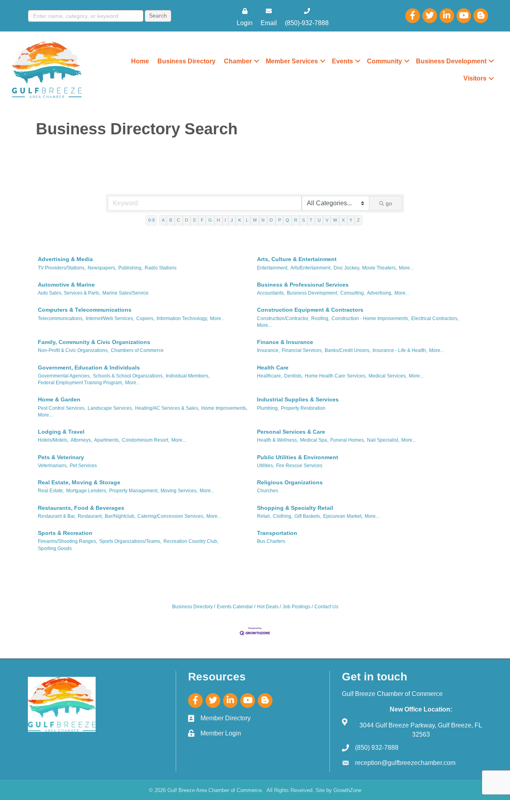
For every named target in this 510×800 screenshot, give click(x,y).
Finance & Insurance (285, 342)
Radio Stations (161, 268)
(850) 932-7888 (376, 747)
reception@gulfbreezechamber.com (405, 762)
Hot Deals (268, 606)
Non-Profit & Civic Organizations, (73, 350)
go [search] (389, 203)
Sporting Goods (55, 548)
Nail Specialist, (383, 440)
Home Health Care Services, (336, 376)
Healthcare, (269, 376)
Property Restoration (303, 408)
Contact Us (326, 606)
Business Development (451, 61)
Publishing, (130, 268)
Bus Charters (271, 541)
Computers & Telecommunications (84, 310)
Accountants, (271, 293)
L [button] (247, 220)
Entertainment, (272, 268)
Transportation (277, 533)
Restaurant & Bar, (57, 516)
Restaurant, (90, 516)
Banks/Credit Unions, (348, 350)
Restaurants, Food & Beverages (81, 508)
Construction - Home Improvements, (370, 318)
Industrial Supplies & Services (298, 399)
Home (140, 61)
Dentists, (293, 376)
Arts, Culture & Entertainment (297, 259)
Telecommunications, (61, 318)
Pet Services (83, 465)
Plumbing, (268, 408)
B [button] (170, 220)
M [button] (255, 220)
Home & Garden (59, 399)
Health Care (272, 367)
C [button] (178, 220)
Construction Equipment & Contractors (310, 310)
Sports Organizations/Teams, (130, 541)
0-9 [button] (151, 220)
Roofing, (320, 318)
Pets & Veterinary (61, 457)
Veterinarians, (53, 465)
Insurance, (268, 350)
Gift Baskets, (307, 516)
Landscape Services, (110, 408)
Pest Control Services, (62, 408)
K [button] (239, 220)
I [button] (225, 220)
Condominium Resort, (145, 440)
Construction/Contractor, (283, 318)
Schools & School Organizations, (128, 376)
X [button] (343, 220)
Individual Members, (188, 376)
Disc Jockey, (346, 268)
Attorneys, (81, 440)
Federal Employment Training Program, (80, 382)
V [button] (327, 220)
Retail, (264, 516)
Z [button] (358, 220)
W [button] (335, 220)
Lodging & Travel (61, 432)
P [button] (279, 220)
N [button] (263, 220)
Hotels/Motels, (53, 440)
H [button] (218, 220)
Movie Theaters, (379, 268)
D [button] (186, 220)
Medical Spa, (314, 440)
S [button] (303, 220)
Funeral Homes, (347, 440)
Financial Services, (302, 350)
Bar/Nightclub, (120, 516)
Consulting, (352, 293)
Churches (267, 490)
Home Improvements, (224, 408)
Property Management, (134, 490)
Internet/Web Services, (110, 318)
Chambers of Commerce (137, 350)
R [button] (295, 220)
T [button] (311, 220)
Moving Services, (179, 490)
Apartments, (107, 440)
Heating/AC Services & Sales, (167, 408)
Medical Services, (388, 376)
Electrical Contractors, (435, 318)
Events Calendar (235, 606)
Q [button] (287, 220)
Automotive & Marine (66, 284)
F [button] (202, 220)
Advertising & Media (65, 259)
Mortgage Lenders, (86, 490)
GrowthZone (347, 790)
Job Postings (296, 606)
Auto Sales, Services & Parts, (69, 293)
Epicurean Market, (343, 516)
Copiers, (145, 318)
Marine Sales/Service (125, 293)
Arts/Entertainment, (311, 268)
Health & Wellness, (277, 440)
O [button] (271, 220)
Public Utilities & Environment (297, 457)
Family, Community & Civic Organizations (94, 342)
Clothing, (282, 516)
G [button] (210, 220)
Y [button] (350, 220)
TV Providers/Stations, (62, 268)
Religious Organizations (290, 482)
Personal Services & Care (291, 432)
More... (406, 268)
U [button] (319, 220)
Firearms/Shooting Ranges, (67, 541)
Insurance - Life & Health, (400, 350)
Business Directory (186, 61)
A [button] (163, 220)
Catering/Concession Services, (170, 516)
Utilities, (265, 465)
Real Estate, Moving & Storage (79, 482)
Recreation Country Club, (190, 541)
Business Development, (312, 293)
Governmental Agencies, (64, 376)
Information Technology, (182, 318)
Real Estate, (51, 490)
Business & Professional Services (303, 284)
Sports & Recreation (65, 533)
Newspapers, (102, 268)
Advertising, (379, 293)
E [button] (194, 220)
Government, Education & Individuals (89, 367)
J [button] (232, 220)
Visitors (474, 78)
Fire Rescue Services (299, 465)
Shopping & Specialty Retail (295, 508)
